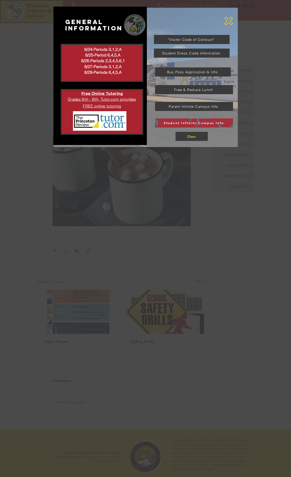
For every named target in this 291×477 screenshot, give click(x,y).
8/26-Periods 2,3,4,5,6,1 (103, 60)
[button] (229, 21)
